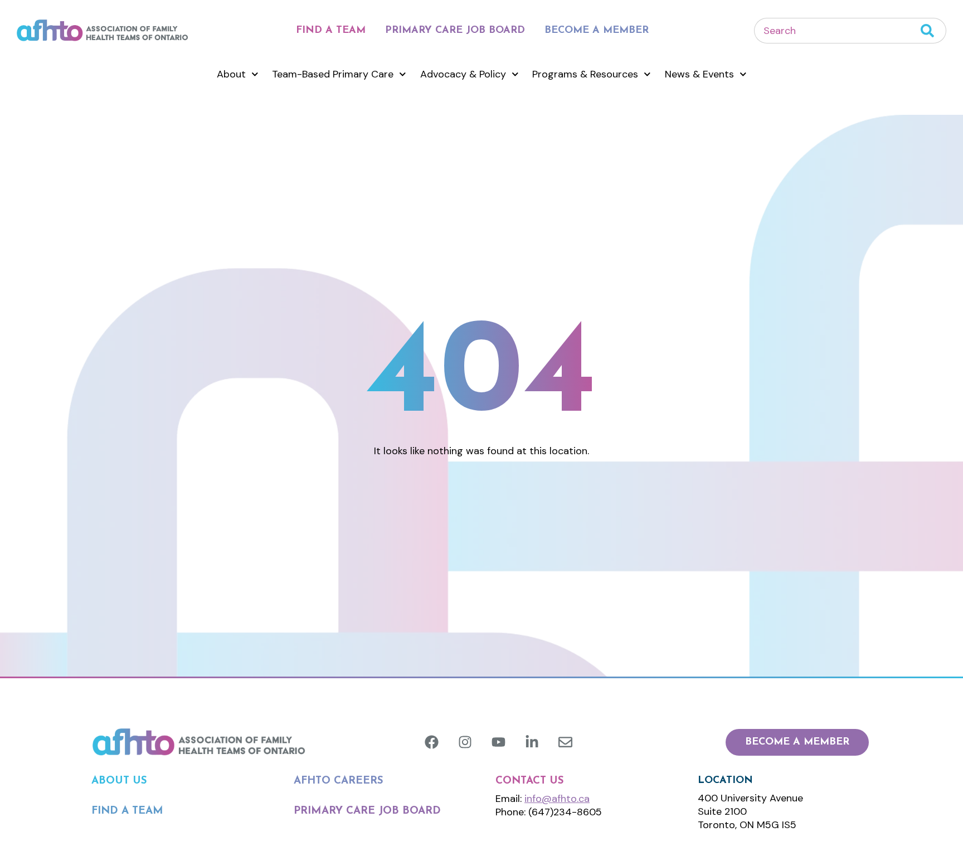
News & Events (699, 74)
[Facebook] (432, 742)
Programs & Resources (585, 74)
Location (725, 781)
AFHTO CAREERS (338, 781)
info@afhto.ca (557, 798)
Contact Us (529, 781)
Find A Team (331, 31)
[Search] (933, 30)
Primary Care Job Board (455, 31)
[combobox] (837, 30)
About (231, 74)
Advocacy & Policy (463, 74)
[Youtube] (498, 742)
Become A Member (596, 31)
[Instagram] (465, 742)
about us (119, 781)
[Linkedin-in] (532, 742)
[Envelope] (565, 742)
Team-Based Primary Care (332, 74)
